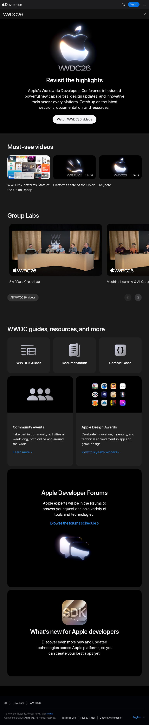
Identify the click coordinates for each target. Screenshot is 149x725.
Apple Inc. (29, 717)
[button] (123, 4)
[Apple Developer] (12, 4)
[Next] (138, 297)
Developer (18, 703)
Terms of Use (69, 717)
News (50, 713)
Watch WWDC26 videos (74, 119)
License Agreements (110, 717)
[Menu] (144, 4)
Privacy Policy (87, 717)
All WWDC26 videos (23, 297)
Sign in (133, 4)
